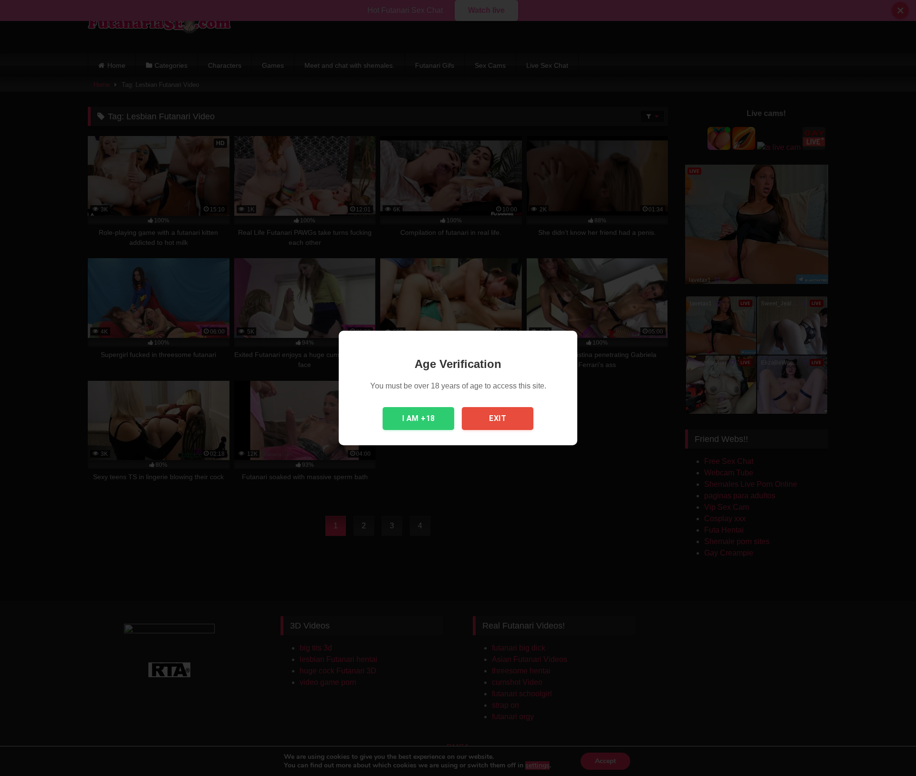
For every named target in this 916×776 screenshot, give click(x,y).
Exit (497, 418)
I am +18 (418, 418)
